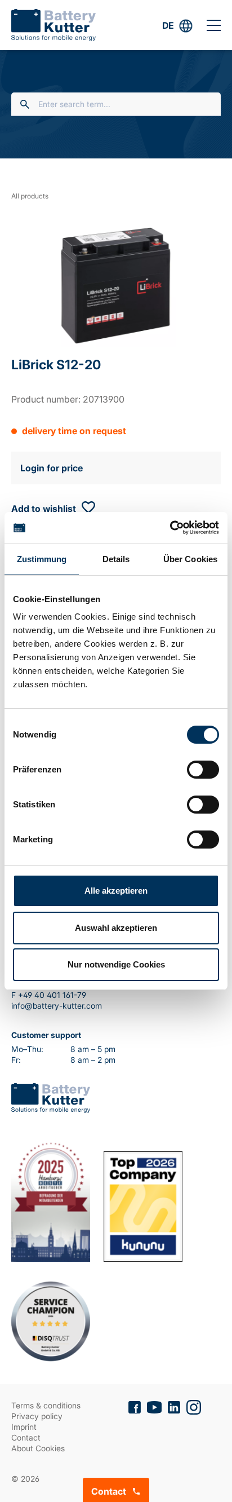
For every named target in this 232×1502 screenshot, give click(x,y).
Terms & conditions (46, 1405)
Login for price (51, 468)
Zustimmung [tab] (42, 559)
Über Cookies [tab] (190, 559)
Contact (26, 1437)
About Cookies (38, 1448)
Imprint (24, 1427)
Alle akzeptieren (116, 890)
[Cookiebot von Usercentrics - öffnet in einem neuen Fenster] (170, 527)
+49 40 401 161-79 (52, 995)
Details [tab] (116, 559)
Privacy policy (37, 1416)
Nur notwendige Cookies (116, 964)
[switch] (203, 770)
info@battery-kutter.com (56, 1005)
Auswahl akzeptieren (116, 928)
